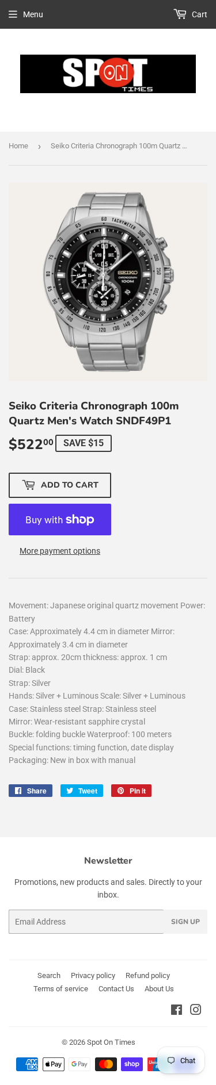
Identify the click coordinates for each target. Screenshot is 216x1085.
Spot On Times (111, 1042)
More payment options (60, 550)
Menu (33, 14)
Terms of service (60, 988)
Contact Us (116, 988)
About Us (159, 988)
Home (18, 145)
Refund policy (148, 975)
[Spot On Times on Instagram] (196, 1011)
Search (48, 975)
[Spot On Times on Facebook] (176, 1011)
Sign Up (185, 921)
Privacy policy (93, 975)
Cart (198, 14)
